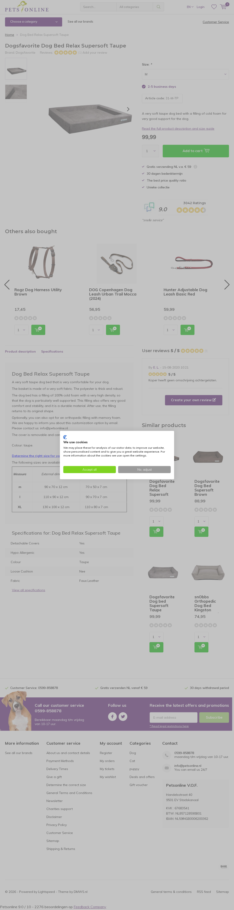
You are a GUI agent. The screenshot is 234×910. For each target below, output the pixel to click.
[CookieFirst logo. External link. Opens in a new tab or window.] (65, 437)
